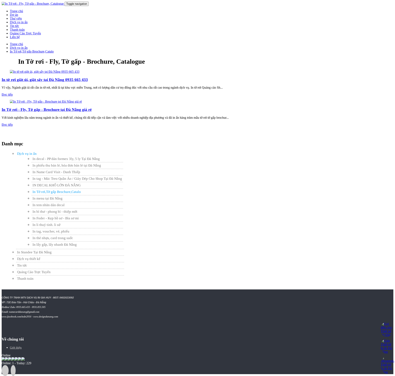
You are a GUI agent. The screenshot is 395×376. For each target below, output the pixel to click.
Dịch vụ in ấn (19, 22)
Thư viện (16, 18)
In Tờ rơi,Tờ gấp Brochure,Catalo (57, 192)
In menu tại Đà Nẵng (48, 198)
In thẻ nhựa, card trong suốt (53, 238)
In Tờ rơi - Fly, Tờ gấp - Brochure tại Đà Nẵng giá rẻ (47, 109)
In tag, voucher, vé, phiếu (51, 231)
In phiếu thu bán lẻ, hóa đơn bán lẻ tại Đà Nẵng (67, 165)
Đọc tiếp (7, 94)
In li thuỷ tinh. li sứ (46, 225)
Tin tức (14, 26)
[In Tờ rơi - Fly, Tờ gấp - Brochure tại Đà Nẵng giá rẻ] (46, 101)
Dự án (14, 14)
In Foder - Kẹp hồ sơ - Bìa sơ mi (56, 218)
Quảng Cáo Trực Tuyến (25, 33)
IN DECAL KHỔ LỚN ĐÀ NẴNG (57, 185)
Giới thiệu (16, 347)
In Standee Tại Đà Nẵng (34, 252)
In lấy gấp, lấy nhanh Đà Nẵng (55, 245)
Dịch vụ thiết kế (28, 259)
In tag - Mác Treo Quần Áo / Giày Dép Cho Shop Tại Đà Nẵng (77, 179)
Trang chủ (16, 11)
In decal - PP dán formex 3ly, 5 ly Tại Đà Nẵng (66, 159)
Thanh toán (17, 29)
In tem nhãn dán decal (49, 205)
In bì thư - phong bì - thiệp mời (55, 212)
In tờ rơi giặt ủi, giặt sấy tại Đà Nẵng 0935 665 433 (45, 80)
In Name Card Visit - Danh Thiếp (56, 172)
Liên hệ (15, 37)
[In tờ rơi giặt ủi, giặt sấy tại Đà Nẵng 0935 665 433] (44, 71)
